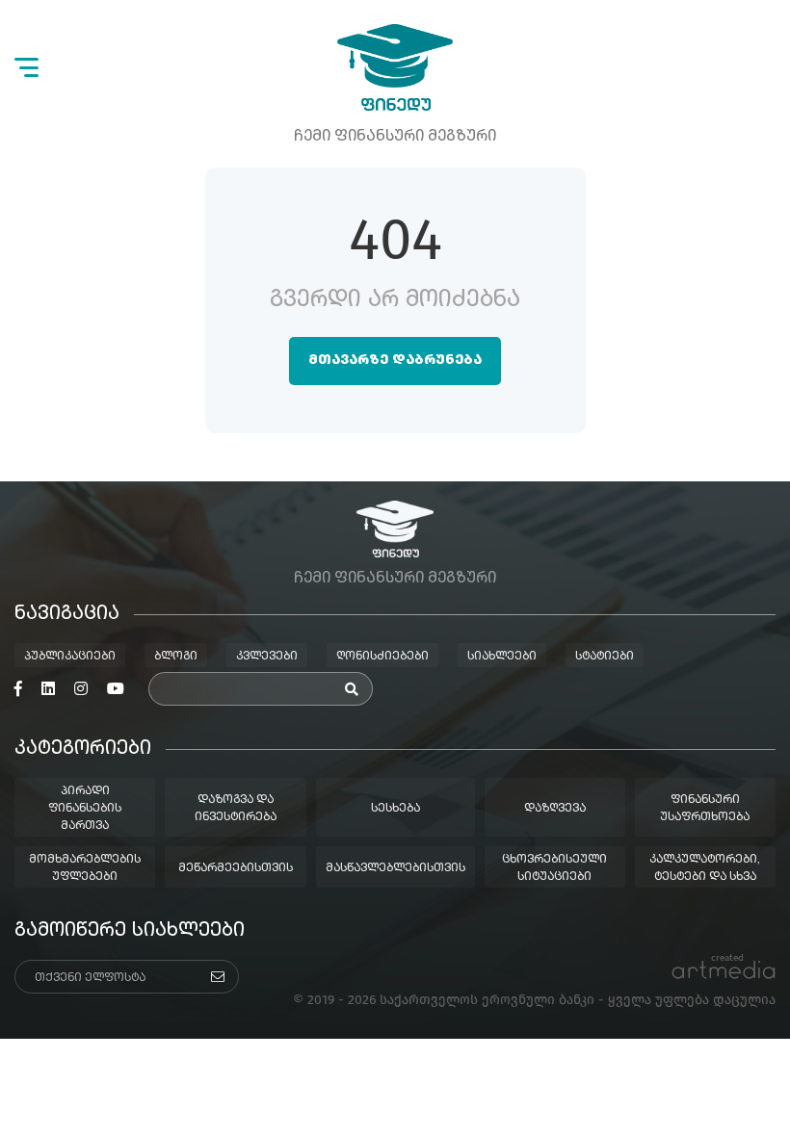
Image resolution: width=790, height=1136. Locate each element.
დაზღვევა (555, 808)
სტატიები (604, 656)
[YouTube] (115, 689)
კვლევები (267, 656)
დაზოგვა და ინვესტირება (235, 808)
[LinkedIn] (48, 689)
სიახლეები (502, 656)
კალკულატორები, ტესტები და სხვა (704, 868)
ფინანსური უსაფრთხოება (705, 808)
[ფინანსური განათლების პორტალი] (395, 67)
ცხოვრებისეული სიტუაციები (554, 868)
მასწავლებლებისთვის (395, 868)
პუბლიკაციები (70, 656)
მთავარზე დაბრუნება (395, 360)
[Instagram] (81, 689)
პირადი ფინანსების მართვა (84, 809)
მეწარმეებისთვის (235, 868)
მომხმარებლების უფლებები (85, 868)
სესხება (395, 808)
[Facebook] (18, 689)
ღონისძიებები (382, 656)
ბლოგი (176, 656)
